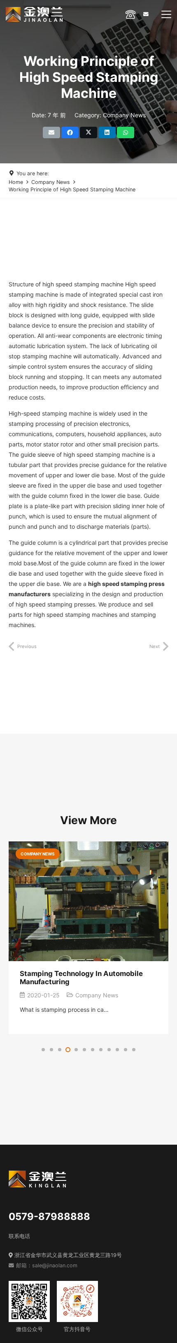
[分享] (70, 132)
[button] (166, 14)
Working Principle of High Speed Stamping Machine (72, 189)
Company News (50, 182)
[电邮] (51, 132)
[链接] (130, 14)
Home (16, 182)
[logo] (34, 14)
